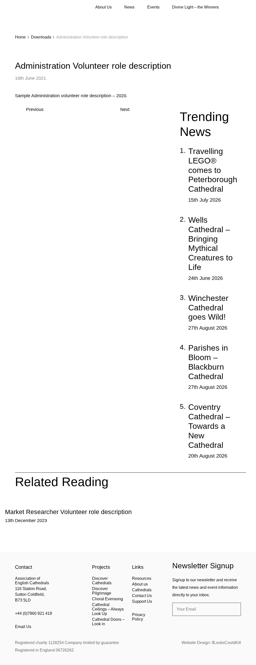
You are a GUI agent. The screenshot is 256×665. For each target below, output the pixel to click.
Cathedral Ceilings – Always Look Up (108, 609)
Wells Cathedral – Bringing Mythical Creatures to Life (210, 243)
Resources (141, 578)
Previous (35, 109)
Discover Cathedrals (102, 580)
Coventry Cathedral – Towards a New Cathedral (209, 426)
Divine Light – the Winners (195, 7)
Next (125, 109)
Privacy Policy (138, 617)
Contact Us (142, 596)
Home (20, 37)
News (129, 7)
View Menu (238, 7)
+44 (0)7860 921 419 (33, 613)
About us (140, 584)
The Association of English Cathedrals (33, 17)
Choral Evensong (107, 599)
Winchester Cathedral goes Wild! (208, 308)
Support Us (142, 601)
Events (153, 7)
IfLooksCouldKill (226, 643)
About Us (103, 7)
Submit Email (233, 609)
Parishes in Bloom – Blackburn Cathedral (208, 362)
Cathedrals (142, 590)
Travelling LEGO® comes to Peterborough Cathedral (212, 170)
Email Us (23, 627)
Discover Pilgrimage (101, 591)
